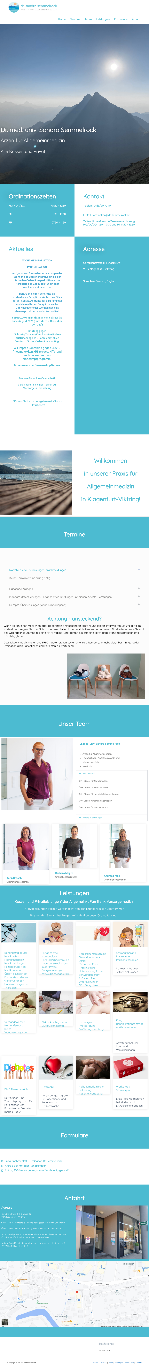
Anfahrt (138, 1362)
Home (95, 1362)
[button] (74, 570)
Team (110, 1362)
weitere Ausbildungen (92, 817)
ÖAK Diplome (88, 773)
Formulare (129, 1362)
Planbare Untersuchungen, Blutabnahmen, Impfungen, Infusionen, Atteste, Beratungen (60, 597)
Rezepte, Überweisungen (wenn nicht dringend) (37, 605)
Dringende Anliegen (21, 589)
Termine (103, 1362)
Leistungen (119, 1362)
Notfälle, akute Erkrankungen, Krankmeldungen (37, 570)
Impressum (104, 1350)
